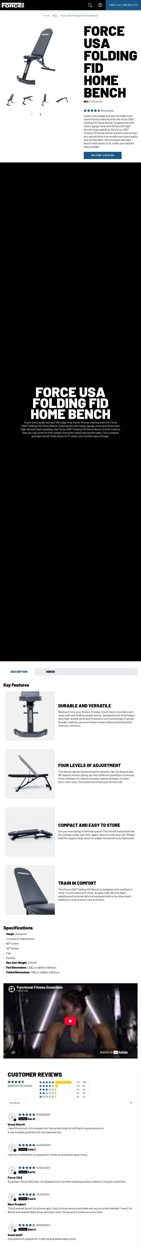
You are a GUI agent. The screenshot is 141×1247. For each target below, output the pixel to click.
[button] (92, 110)
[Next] (40, 114)
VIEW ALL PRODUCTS (123, 5)
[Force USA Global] (13, 5)
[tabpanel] (70, 826)
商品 (54, 15)
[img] (27, 1114)
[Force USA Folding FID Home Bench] (10, 100)
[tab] (19, 671)
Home (46, 15)
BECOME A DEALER (102, 155)
